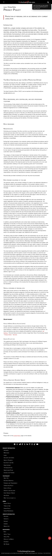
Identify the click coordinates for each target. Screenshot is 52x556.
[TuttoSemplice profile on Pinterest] (30, 444)
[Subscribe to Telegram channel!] (19, 444)
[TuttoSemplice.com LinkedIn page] (27, 444)
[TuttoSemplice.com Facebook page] (22, 444)
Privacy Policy (8, 334)
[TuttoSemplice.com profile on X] (24, 444)
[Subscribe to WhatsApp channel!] (17, 444)
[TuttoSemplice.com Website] (14, 444)
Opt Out (15, 334)
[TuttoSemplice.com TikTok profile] (34, 444)
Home (5, 7)
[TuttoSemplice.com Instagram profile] (32, 444)
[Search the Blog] (48, 2)
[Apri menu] (4, 2)
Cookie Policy (16, 435)
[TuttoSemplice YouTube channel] (37, 444)
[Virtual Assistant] (49, 538)
